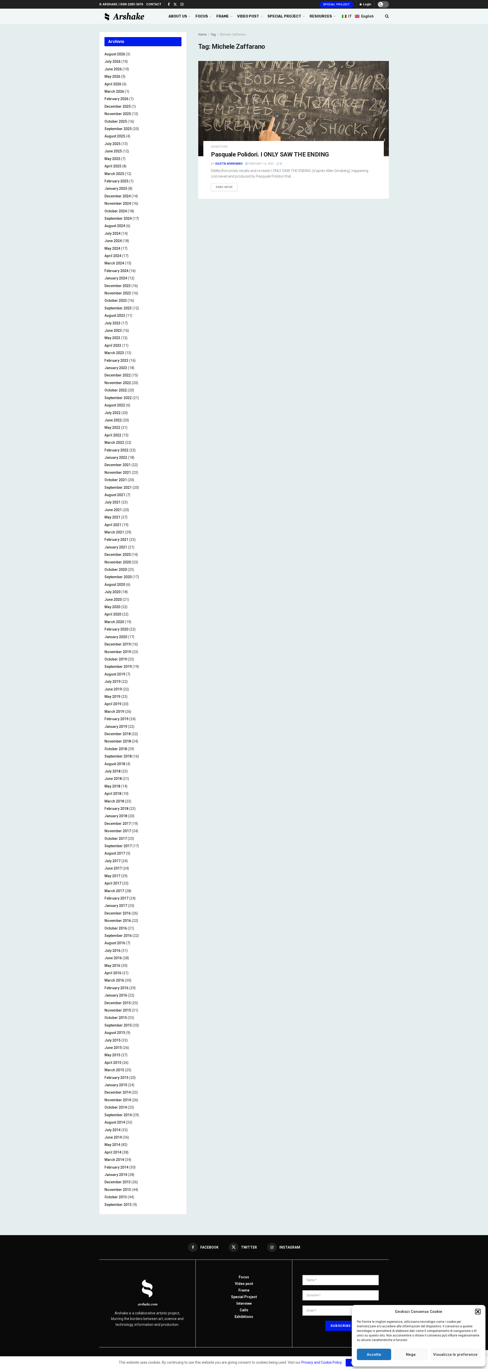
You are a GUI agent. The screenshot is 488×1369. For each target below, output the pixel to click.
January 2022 (115, 457)
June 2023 (113, 330)
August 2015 (114, 1033)
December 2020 (117, 555)
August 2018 (114, 764)
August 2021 (114, 495)
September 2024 (118, 218)
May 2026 (112, 76)
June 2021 (113, 510)
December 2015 (117, 1003)
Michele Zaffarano (233, 34)
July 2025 (112, 144)
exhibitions (219, 146)
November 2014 (117, 1100)
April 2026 (112, 84)
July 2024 (112, 233)
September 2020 (118, 577)
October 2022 (115, 390)
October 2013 (115, 1197)
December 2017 (117, 824)
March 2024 (114, 263)
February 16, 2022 (261, 163)
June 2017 (113, 868)
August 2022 (114, 405)
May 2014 (112, 1145)
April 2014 (112, 1152)
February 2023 (116, 360)
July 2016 (112, 951)
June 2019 (113, 689)
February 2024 (116, 271)
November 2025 (117, 114)
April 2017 (112, 883)
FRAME (222, 16)
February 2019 (116, 719)
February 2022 (116, 450)
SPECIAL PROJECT (284, 16)
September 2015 (118, 1025)
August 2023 (114, 315)
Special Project (336, 4)
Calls (244, 1310)
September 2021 (118, 487)
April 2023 (112, 345)
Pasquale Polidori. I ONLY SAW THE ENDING (270, 154)
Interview (244, 1303)
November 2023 (117, 293)
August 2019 (114, 674)
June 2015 (113, 1048)
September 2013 (118, 1205)
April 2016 (112, 973)
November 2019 (117, 652)
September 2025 (118, 129)
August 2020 (114, 585)
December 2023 (117, 286)
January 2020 (115, 637)
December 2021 (117, 465)
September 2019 (118, 667)
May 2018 (112, 786)
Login (366, 4)
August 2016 (114, 943)
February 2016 (116, 988)
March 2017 (114, 891)
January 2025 (115, 188)
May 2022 (112, 428)
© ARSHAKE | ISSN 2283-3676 (121, 4)
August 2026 (114, 54)
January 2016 (115, 995)
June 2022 (113, 420)
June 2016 (113, 958)
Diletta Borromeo (228, 163)
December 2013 (117, 1182)
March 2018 (114, 801)
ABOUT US (178, 16)
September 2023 (118, 308)
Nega (411, 1354)
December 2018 (117, 734)
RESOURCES (321, 16)
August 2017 (114, 853)
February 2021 (116, 540)
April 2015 (112, 1063)
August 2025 (114, 136)
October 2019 (115, 659)
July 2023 (112, 323)
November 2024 (117, 203)
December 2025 (117, 106)
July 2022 (112, 413)
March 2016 (114, 980)
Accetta (374, 1354)
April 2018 (112, 794)
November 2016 (117, 921)
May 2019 (112, 697)
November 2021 (117, 472)
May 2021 (112, 517)
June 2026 (113, 69)
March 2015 (114, 1070)
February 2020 (116, 629)
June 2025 (113, 151)
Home (202, 34)
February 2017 (116, 898)
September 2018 (118, 756)
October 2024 (115, 211)
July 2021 (112, 502)
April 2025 (112, 166)
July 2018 (112, 771)
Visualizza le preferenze (455, 1354)
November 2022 (117, 383)
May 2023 (112, 338)
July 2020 (112, 592)
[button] (477, 1311)
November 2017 (117, 831)
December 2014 (117, 1092)
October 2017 (115, 839)
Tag (213, 34)
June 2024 (113, 241)
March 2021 (114, 532)
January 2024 (115, 278)
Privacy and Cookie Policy (321, 1362)
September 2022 (118, 398)
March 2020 (114, 622)
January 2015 (115, 1085)
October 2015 (115, 1018)
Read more (224, 187)
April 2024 (112, 256)
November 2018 (117, 741)
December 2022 (117, 375)
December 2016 (117, 913)
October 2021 (115, 480)
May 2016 (112, 966)
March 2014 (114, 1160)
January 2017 (115, 906)
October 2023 (115, 300)
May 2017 (112, 876)
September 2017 (118, 846)
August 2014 (114, 1122)
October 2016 (115, 928)
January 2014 (115, 1175)
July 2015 (112, 1040)
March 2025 (114, 174)
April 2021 (112, 525)
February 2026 (116, 99)
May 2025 (112, 159)
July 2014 (112, 1130)
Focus (244, 1277)
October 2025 (115, 121)
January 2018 (115, 816)
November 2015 (117, 1010)
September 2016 (118, 936)
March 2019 (114, 712)
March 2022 (114, 442)
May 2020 (112, 607)
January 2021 (115, 547)
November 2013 (117, 1190)
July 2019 (112, 682)
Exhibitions (244, 1317)
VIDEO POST (248, 16)
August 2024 (114, 226)
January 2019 (115, 727)
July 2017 (112, 861)
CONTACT (153, 4)
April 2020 (112, 614)
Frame (243, 1290)
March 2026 (114, 91)
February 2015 (116, 1078)
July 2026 (112, 61)
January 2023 (115, 368)
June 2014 (113, 1137)
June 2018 (113, 779)
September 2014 (118, 1115)
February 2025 (116, 181)
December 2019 (117, 644)
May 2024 (112, 248)
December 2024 (117, 196)
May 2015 (112, 1055)
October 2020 (115, 570)
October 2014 (115, 1107)
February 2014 (116, 1167)
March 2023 (114, 353)
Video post (244, 1284)
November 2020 (117, 562)
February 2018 (116, 809)
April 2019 (112, 704)
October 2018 (115, 749)
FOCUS (201, 16)
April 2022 (112, 435)
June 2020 (113, 599)
